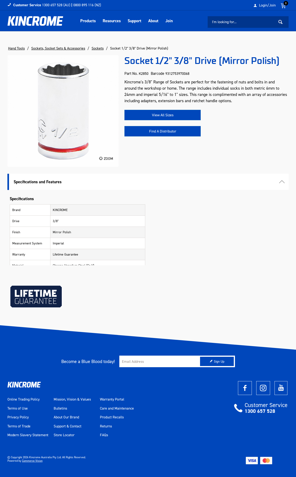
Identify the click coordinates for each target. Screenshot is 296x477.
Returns (106, 426)
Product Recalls (112, 417)
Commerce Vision (32, 461)
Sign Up (219, 361)
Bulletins (60, 408)
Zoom (108, 158)
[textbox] (241, 22)
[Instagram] (263, 388)
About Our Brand (66, 417)
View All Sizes (162, 115)
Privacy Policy (18, 417)
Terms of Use (17, 408)
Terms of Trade (19, 426)
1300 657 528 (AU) (56, 5)
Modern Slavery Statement (27, 435)
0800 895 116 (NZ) (87, 5)
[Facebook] (245, 388)
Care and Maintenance (117, 408)
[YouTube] (280, 388)
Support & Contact (67, 426)
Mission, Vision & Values (72, 399)
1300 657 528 (260, 411)
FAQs (104, 435)
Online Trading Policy (23, 399)
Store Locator (64, 435)
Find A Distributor (162, 131)
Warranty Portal (112, 399)
